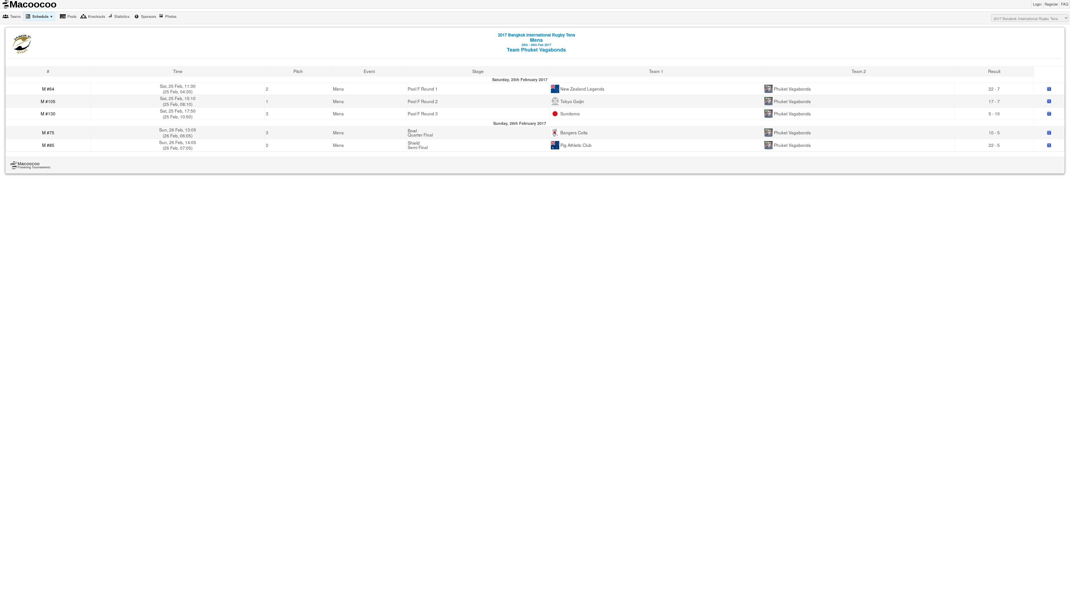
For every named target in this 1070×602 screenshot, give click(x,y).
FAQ (1064, 4)
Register (1051, 4)
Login (1037, 4)
